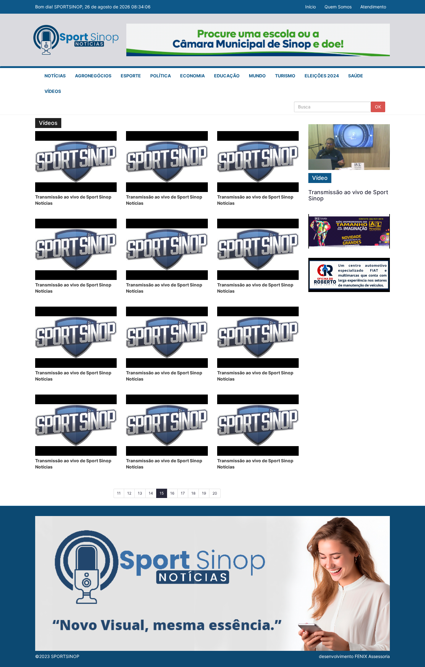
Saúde (355, 75)
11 (119, 493)
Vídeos (52, 91)
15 (163, 493)
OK (378, 106)
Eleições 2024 (322, 75)
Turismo (285, 75)
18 (193, 493)
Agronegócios (93, 75)
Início (310, 6)
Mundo (257, 75)
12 (129, 493)
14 (151, 493)
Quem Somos (338, 6)
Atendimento (373, 6)
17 (183, 493)
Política (160, 75)
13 (140, 493)
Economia (192, 75)
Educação (227, 75)
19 (204, 493)
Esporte (131, 75)
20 (215, 493)
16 (172, 493)
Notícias (55, 75)
